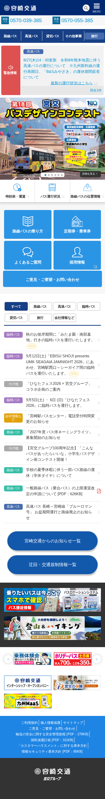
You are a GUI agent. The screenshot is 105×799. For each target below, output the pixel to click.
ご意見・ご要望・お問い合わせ (52, 728)
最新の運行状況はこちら (72, 83)
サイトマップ (73, 723)
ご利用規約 (29, 723)
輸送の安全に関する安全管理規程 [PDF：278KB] (52, 734)
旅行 (94, 36)
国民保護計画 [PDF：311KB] (52, 740)
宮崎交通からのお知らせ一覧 (52, 541)
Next (97, 659)
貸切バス (52, 36)
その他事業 (73, 36)
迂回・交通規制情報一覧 (52, 564)
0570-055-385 (77, 20)
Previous (8, 659)
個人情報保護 (50, 723)
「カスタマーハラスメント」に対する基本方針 (52, 746)
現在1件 (96, 90)
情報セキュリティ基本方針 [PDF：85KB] (52, 751)
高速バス (31, 36)
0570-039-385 (26, 20)
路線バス (10, 36)
